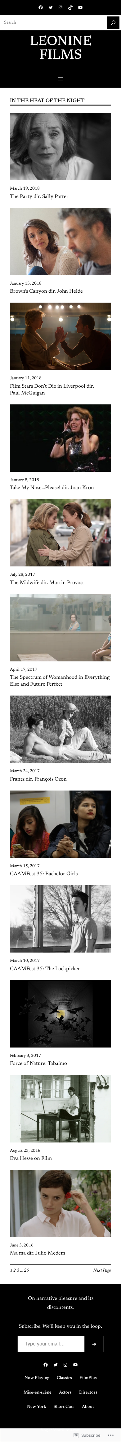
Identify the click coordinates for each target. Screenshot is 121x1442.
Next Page (102, 1271)
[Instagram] (60, 7)
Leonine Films (61, 48)
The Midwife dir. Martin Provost (47, 582)
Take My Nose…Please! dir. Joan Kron (52, 487)
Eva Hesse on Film (31, 1158)
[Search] (113, 22)
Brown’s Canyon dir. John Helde (46, 291)
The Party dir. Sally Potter (39, 196)
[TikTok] (70, 7)
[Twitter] (50, 7)
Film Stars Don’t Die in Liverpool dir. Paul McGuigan (52, 390)
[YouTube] (80, 7)
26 (26, 1271)
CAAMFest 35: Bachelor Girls (44, 874)
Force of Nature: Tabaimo (38, 1063)
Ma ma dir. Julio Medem (37, 1253)
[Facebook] (40, 7)
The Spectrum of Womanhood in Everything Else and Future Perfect (60, 681)
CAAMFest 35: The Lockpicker (45, 969)
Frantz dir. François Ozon (38, 779)
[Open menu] (60, 79)
